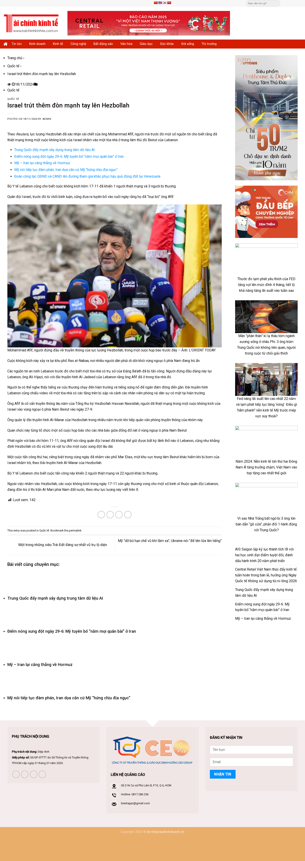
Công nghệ (78, 44)
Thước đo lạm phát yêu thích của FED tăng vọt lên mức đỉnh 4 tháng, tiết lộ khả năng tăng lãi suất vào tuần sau (266, 285)
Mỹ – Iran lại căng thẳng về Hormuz (42, 163)
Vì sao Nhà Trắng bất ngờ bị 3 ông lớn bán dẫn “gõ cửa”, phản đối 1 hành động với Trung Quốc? (266, 524)
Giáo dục (146, 44)
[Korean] (165, 2)
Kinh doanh (37, 44)
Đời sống (187, 44)
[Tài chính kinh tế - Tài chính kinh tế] (32, 23)
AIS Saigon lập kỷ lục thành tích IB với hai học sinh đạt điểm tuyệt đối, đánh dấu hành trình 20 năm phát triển (264, 555)
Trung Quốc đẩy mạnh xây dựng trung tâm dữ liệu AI (54, 150)
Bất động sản (103, 44)
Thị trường (209, 44)
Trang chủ (14, 58)
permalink (75, 530)
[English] (160, 2)
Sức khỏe (167, 44)
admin (46, 119)
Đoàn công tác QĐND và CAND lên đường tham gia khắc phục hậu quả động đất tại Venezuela (87, 176)
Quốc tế (13, 66)
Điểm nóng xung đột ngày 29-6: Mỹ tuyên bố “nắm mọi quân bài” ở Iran (69, 156)
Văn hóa (126, 44)
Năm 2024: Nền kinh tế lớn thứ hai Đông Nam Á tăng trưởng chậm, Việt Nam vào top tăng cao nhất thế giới (266, 467)
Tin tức (17, 44)
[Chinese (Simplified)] (156, 2)
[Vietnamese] (169, 2)
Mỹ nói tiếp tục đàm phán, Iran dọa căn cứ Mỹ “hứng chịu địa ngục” (66, 170)
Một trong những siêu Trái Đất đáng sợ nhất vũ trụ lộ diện (62, 545)
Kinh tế (58, 44)
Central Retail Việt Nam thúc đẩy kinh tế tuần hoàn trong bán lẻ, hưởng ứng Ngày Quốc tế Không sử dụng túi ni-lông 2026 (266, 575)
